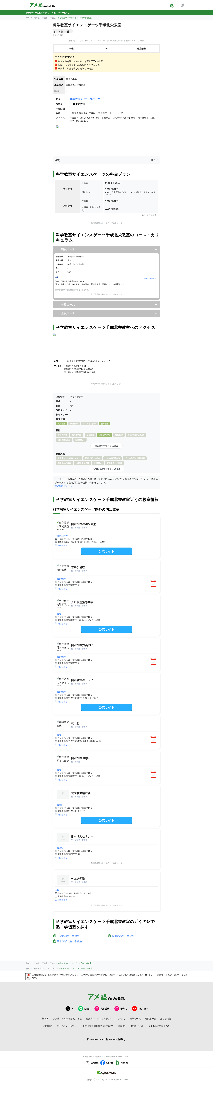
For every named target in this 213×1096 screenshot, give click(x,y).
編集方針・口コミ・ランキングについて (105, 1018)
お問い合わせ (137, 1025)
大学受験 (105, 1008)
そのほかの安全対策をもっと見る (106, 468)
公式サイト (106, 551)
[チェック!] (154, 584)
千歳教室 (59, 847)
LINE (86, 1008)
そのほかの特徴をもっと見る (106, 445)
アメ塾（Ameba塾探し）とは (67, 1018)
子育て (124, 1008)
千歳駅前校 (60, 578)
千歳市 (45, 17)
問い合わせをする (63, 485)
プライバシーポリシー (67, 1025)
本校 (57, 890)
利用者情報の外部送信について (98, 1025)
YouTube (143, 1008)
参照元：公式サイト (151, 278)
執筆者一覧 (135, 1018)
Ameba (95, 1062)
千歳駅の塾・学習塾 (68, 936)
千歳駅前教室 (61, 535)
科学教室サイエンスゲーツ (85, 99)
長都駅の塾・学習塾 (123, 936)
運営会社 (122, 1025)
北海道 (37, 17)
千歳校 (58, 613)
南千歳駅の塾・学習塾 (69, 941)
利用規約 (48, 1025)
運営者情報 (165, 1018)
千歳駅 (53, 17)
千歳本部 (59, 804)
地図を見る (62, 545)
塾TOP (29, 17)
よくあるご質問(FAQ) (158, 1025)
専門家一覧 (150, 1018)
